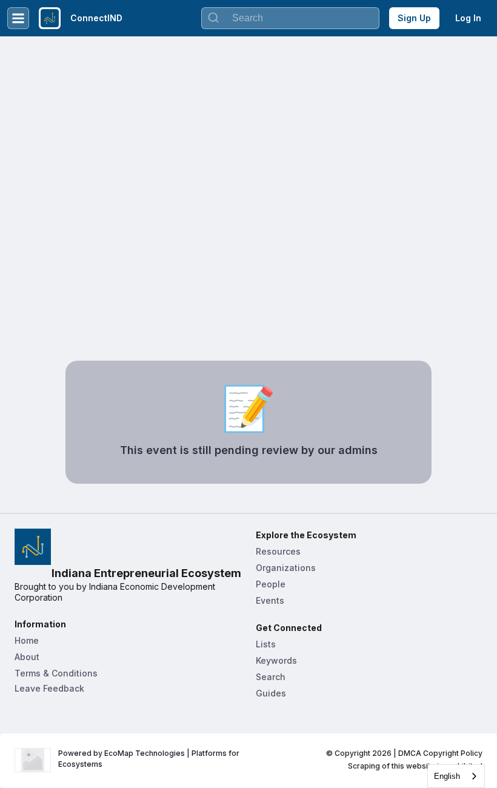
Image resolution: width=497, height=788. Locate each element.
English (447, 776)
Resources (278, 551)
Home (27, 640)
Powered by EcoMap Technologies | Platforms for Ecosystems (149, 759)
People (270, 584)
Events (270, 600)
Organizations (286, 568)
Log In (468, 18)
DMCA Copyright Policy (440, 753)
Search (270, 677)
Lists (266, 644)
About (27, 657)
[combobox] (456, 776)
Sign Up (414, 18)
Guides (271, 693)
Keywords (276, 660)
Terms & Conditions (56, 673)
